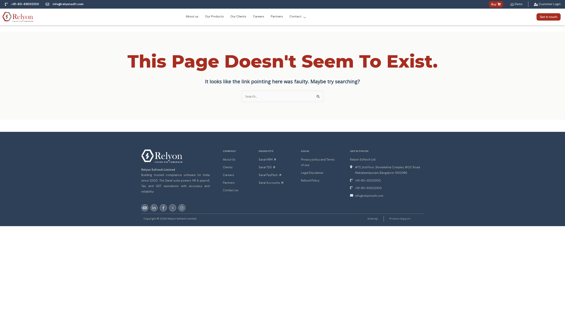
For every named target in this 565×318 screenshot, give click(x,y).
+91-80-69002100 (25, 4)
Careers (258, 16)
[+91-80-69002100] (6, 4)
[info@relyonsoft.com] (47, 4)
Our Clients (238, 16)
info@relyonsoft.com (68, 4)
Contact (298, 16)
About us (192, 16)
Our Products (214, 16)
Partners (277, 16)
